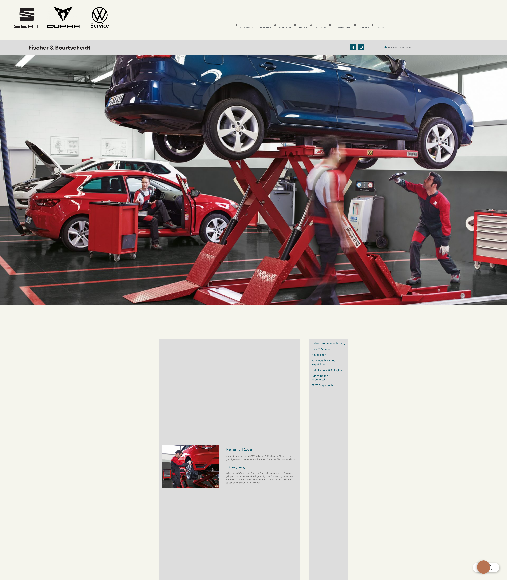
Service (303, 27)
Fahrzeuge (285, 27)
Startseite (246, 27)
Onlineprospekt (342, 27)
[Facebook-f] (353, 47)
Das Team (263, 27)
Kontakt (380, 27)
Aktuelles (321, 27)
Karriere (364, 27)
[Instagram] (361, 47)
